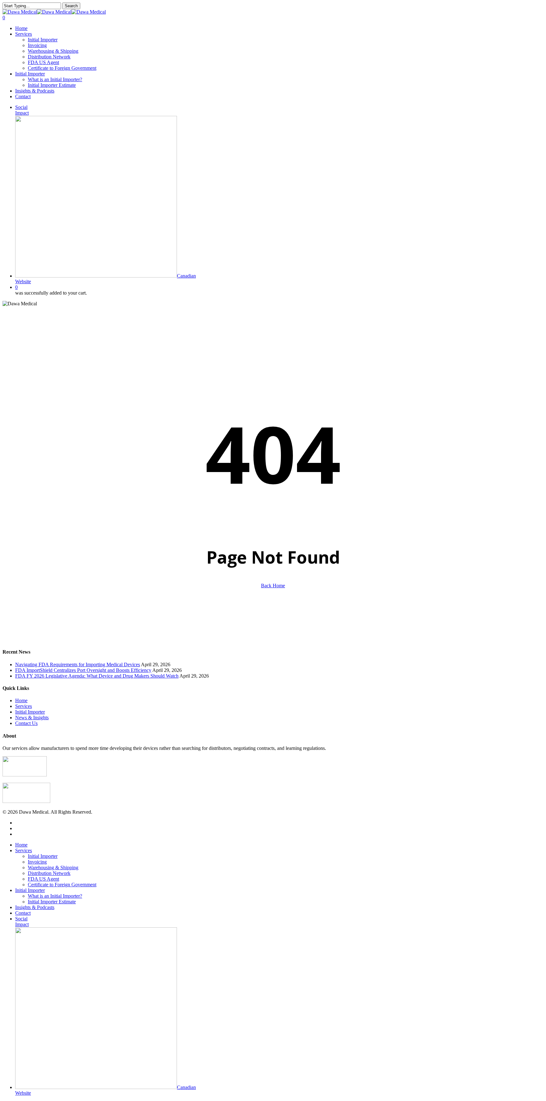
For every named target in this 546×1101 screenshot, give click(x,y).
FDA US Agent (43, 879)
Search (71, 5)
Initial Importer (30, 712)
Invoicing (37, 862)
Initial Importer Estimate (52, 901)
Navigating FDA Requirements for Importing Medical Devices (77, 664)
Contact (23, 913)
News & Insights (32, 717)
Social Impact (22, 921)
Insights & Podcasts (34, 907)
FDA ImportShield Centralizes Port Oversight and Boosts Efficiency (83, 670)
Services (23, 706)
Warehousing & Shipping (53, 867)
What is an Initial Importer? (55, 896)
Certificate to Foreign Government (62, 884)
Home (21, 700)
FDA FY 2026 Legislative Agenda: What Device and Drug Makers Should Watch (97, 676)
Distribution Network (49, 873)
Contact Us (26, 723)
